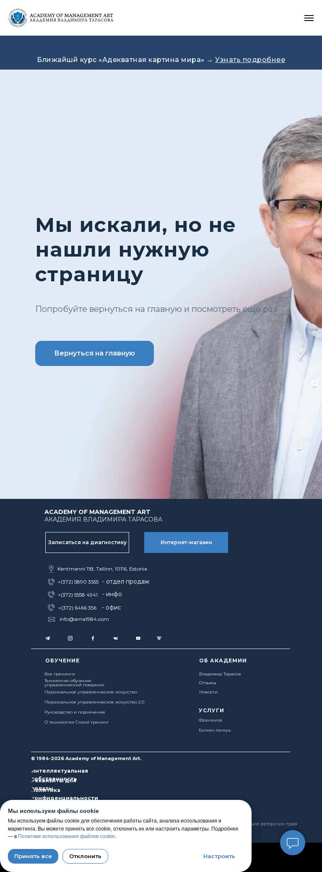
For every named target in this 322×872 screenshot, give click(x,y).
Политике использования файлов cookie (66, 836)
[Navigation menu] (309, 18)
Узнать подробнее (250, 60)
